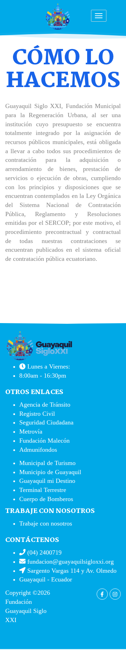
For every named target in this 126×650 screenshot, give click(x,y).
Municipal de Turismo (47, 462)
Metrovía (30, 431)
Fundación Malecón (44, 440)
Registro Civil (37, 413)
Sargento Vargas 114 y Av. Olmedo (71, 570)
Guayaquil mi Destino (47, 480)
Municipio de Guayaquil (50, 472)
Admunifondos (38, 449)
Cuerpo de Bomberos (46, 498)
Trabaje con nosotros (45, 523)
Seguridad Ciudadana (46, 422)
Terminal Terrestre (42, 489)
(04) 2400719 (44, 552)
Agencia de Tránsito (44, 404)
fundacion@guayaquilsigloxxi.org (70, 561)
